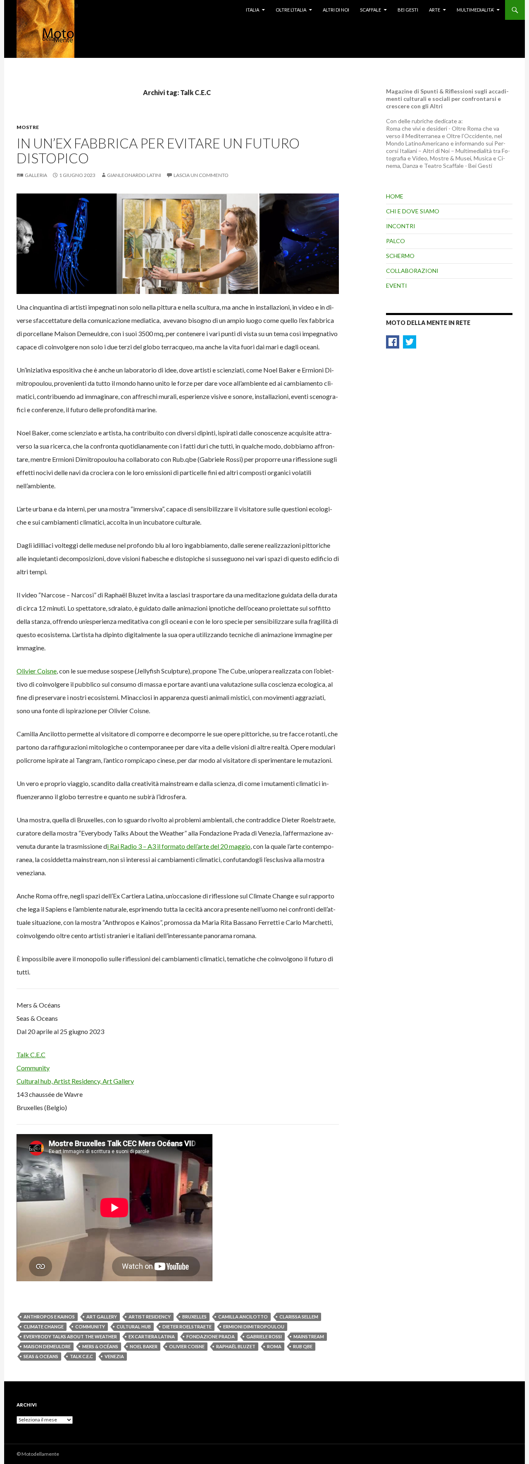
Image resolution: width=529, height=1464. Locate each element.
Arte (434, 9)
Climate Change (44, 1326)
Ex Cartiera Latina (152, 1336)
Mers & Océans (100, 1346)
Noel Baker (143, 1346)
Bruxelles (194, 1316)
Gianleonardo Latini (134, 175)
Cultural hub (134, 1326)
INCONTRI (400, 225)
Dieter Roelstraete (187, 1326)
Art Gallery (101, 1316)
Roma (274, 1346)
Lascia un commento (201, 175)
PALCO (395, 240)
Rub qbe (302, 1346)
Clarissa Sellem (298, 1316)
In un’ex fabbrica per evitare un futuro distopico (158, 150)
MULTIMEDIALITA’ (475, 9)
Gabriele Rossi (264, 1336)
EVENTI (396, 285)
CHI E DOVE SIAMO (412, 211)
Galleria (36, 175)
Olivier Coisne (37, 671)
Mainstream (308, 1336)
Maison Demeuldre (47, 1346)
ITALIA (252, 9)
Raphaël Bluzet (235, 1346)
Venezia (114, 1356)
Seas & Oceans (41, 1356)
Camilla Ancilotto (243, 1316)
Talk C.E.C (81, 1356)
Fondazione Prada (210, 1336)
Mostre (28, 127)
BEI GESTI (408, 9)
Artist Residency (150, 1316)
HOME (394, 196)
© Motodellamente (38, 1454)
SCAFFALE (370, 9)
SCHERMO (400, 255)
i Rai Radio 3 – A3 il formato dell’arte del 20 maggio (178, 846)
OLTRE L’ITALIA (291, 9)
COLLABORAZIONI (412, 270)
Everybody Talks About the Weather (70, 1336)
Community (90, 1326)
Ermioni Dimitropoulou (253, 1326)
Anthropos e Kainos (49, 1316)
